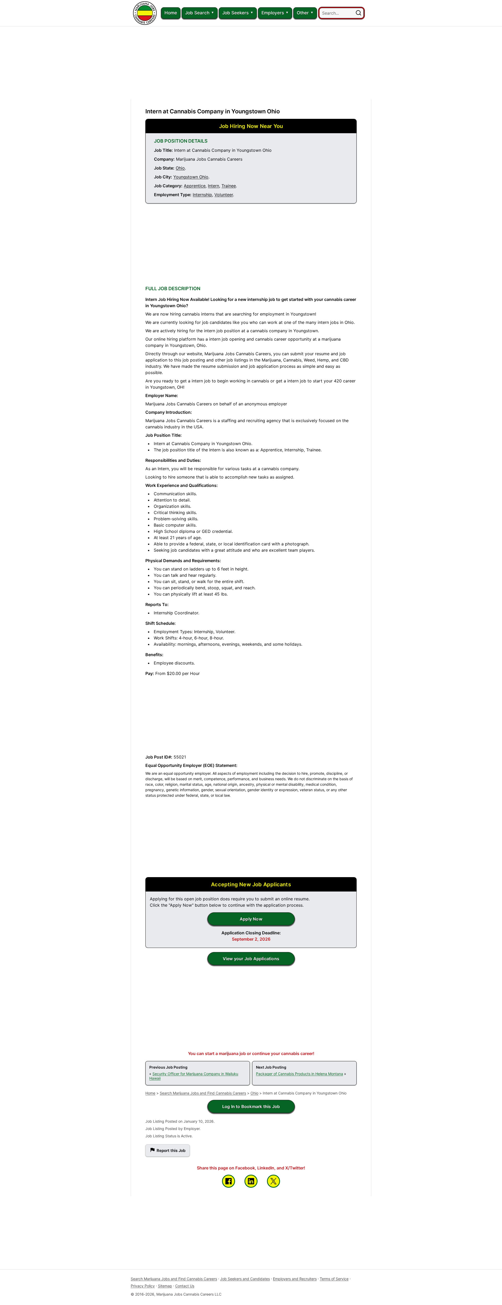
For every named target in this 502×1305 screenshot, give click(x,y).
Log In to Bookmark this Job (251, 1106)
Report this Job (171, 1150)
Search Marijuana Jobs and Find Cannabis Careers (203, 1093)
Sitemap (165, 1286)
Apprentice (195, 185)
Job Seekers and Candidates (245, 1279)
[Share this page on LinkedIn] (251, 1181)
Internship (202, 194)
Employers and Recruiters (295, 1279)
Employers (272, 12)
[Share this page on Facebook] (228, 1181)
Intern (213, 185)
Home (170, 12)
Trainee (228, 185)
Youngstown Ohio (190, 176)
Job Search (197, 12)
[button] (358, 13)
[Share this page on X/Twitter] (273, 1181)
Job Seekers (235, 12)
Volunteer (223, 194)
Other (303, 12)
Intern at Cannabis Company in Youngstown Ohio (212, 111)
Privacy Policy (143, 1286)
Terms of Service (334, 1279)
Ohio (180, 168)
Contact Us (184, 1286)
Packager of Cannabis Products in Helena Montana (299, 1073)
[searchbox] (341, 13)
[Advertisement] (251, 63)
